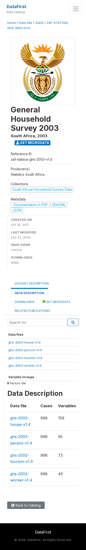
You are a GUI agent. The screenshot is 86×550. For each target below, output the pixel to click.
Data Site (25, 23)
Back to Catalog (28, 505)
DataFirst (16, 6)
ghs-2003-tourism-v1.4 (25, 358)
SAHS (39, 23)
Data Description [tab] (29, 293)
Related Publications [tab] (32, 310)
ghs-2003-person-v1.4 (25, 350)
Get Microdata (34, 143)
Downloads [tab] (24, 302)
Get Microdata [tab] (57, 302)
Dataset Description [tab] (32, 283)
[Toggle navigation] (75, 9)
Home (11, 23)
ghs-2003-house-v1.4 (24, 342)
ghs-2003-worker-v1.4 (25, 365)
